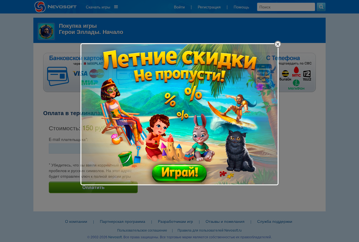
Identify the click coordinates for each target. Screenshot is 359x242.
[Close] (277, 44)
